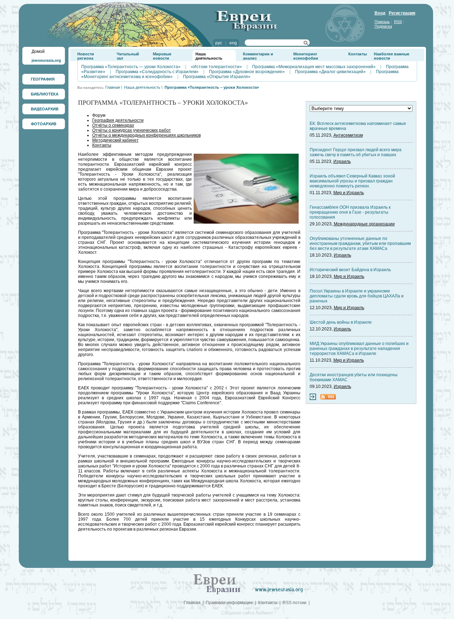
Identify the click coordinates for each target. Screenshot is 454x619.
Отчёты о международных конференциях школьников (146, 135)
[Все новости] (313, 398)
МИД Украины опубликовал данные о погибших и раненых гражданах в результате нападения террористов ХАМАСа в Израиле (359, 348)
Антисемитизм (348, 135)
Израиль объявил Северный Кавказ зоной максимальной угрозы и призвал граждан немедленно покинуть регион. (352, 181)
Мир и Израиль (348, 192)
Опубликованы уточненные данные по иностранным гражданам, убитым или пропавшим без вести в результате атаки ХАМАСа (360, 243)
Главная (112, 87)
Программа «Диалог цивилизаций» (330, 71)
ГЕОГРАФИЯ (43, 79)
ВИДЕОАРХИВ (45, 109)
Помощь (382, 22)
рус (218, 42)
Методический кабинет (115, 140)
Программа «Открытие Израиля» (216, 76)
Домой (38, 51)
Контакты (357, 54)
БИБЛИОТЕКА (45, 94)
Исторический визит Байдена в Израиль (350, 269)
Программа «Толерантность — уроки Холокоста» (131, 66)
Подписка (383, 26)
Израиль (342, 161)
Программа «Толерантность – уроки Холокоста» (212, 87)
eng (233, 42)
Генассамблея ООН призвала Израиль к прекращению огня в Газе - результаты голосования (350, 212)
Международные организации (364, 223)
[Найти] (306, 44)
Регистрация (402, 13)
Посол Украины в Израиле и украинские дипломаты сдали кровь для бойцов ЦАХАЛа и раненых (357, 296)
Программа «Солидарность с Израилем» (157, 71)
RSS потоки (294, 602)
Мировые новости (162, 56)
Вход (380, 13)
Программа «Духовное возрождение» (247, 71)
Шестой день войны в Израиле (341, 322)
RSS (398, 22)
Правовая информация (229, 602)
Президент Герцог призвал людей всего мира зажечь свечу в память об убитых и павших (356, 152)
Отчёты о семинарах (113, 125)
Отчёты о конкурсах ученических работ (131, 130)
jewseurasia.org (46, 60)
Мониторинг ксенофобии (305, 56)
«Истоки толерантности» (216, 66)
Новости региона (85, 56)
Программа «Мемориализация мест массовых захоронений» (314, 66)
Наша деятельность (208, 56)
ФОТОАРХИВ (43, 124)
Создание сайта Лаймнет (247, 612)
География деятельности (118, 120)
